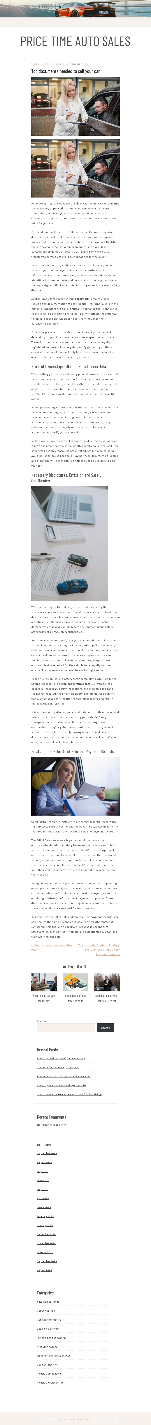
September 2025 (47, 1153)
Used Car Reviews (47, 1364)
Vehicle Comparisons (49, 1373)
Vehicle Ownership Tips (50, 1382)
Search (41, 1021)
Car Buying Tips (46, 1310)
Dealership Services (48, 1328)
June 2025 (43, 1180)
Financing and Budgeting (51, 1337)
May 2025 (42, 1189)
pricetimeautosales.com (74, 1419)
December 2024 (46, 1234)
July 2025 (42, 1171)
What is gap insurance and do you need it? (61, 1085)
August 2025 (44, 1162)
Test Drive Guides (47, 1346)
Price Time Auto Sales (75, 40)
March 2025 (44, 1207)
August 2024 (44, 1270)
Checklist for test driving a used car (58, 1067)
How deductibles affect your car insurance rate (64, 1076)
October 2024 (45, 1252)
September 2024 (47, 1261)
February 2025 (45, 1216)
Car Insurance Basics (49, 1319)
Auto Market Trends (48, 1301)
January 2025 (45, 1225)
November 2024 (46, 1243)
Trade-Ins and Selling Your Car (48, 64)
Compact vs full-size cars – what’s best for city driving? (69, 1094)
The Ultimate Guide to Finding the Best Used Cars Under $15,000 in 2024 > (99, 950)
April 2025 (43, 1198)
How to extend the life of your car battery (61, 1058)
